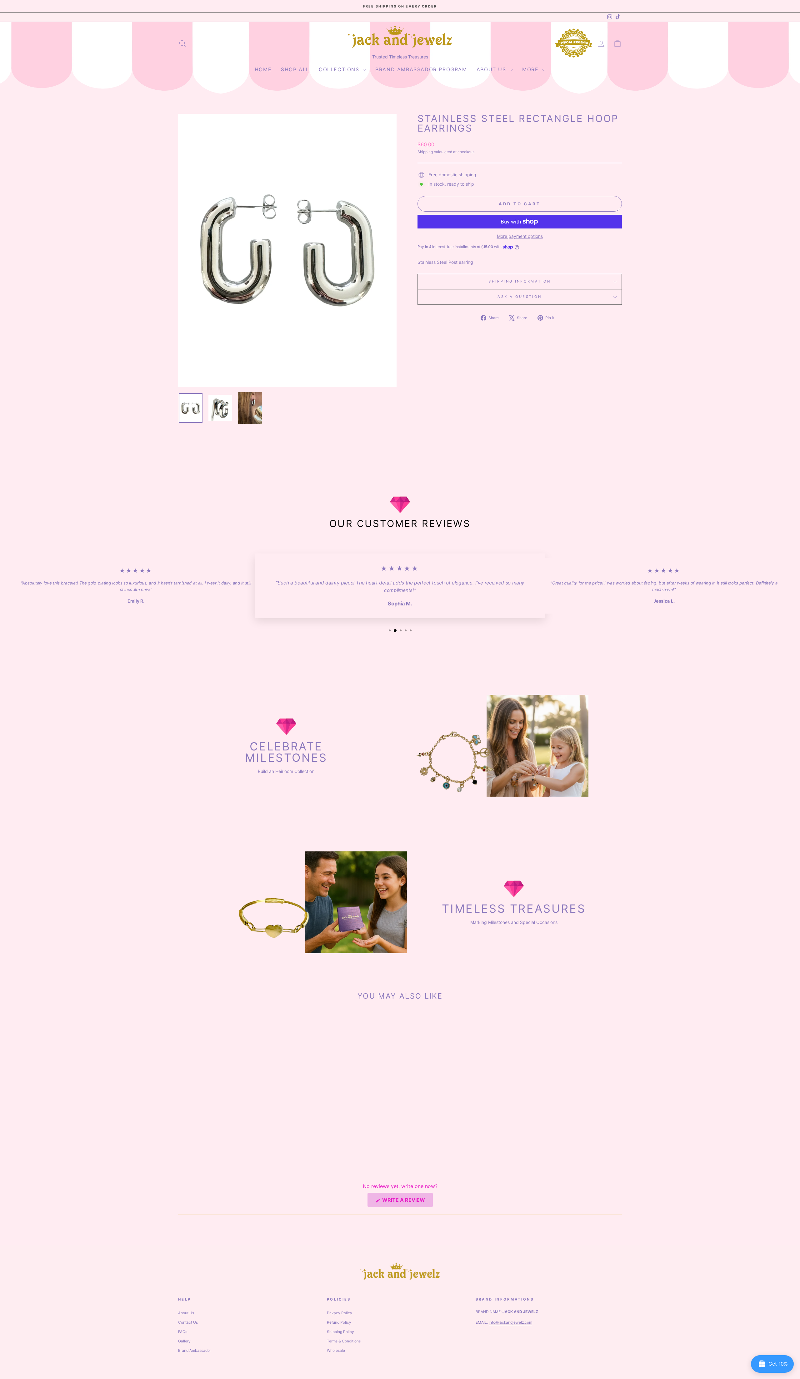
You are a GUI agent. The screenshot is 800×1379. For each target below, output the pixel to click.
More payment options (520, 236)
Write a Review (407, 1201)
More (531, 69)
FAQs (182, 1331)
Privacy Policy (339, 1313)
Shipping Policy (340, 1331)
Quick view (231, 1114)
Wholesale (336, 1350)
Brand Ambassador (194, 1350)
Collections (340, 69)
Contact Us (188, 1322)
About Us (492, 69)
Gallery (184, 1341)
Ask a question (520, 296)
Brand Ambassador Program (421, 69)
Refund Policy (339, 1322)
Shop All (295, 69)
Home (263, 69)
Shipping (425, 151)
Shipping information (519, 281)
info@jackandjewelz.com (510, 1322)
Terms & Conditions (344, 1341)
